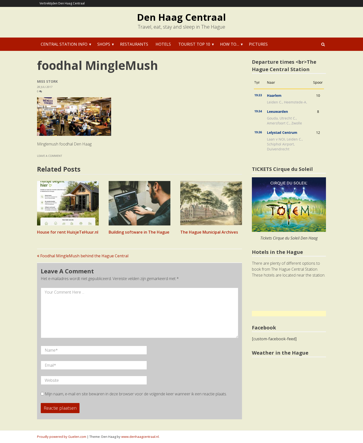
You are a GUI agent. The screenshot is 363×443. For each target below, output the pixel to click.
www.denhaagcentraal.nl (140, 436)
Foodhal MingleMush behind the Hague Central (83, 256)
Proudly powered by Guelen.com (61, 436)
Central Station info (64, 44)
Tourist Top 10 (194, 44)
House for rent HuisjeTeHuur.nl (67, 232)
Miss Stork (47, 81)
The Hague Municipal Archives (209, 232)
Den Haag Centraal (181, 17)
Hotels (163, 44)
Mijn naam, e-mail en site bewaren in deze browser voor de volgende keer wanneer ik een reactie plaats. (136, 394)
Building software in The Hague (139, 232)
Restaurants (134, 44)
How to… (229, 44)
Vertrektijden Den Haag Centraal (62, 3)
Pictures (258, 44)
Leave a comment (50, 156)
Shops (103, 44)
